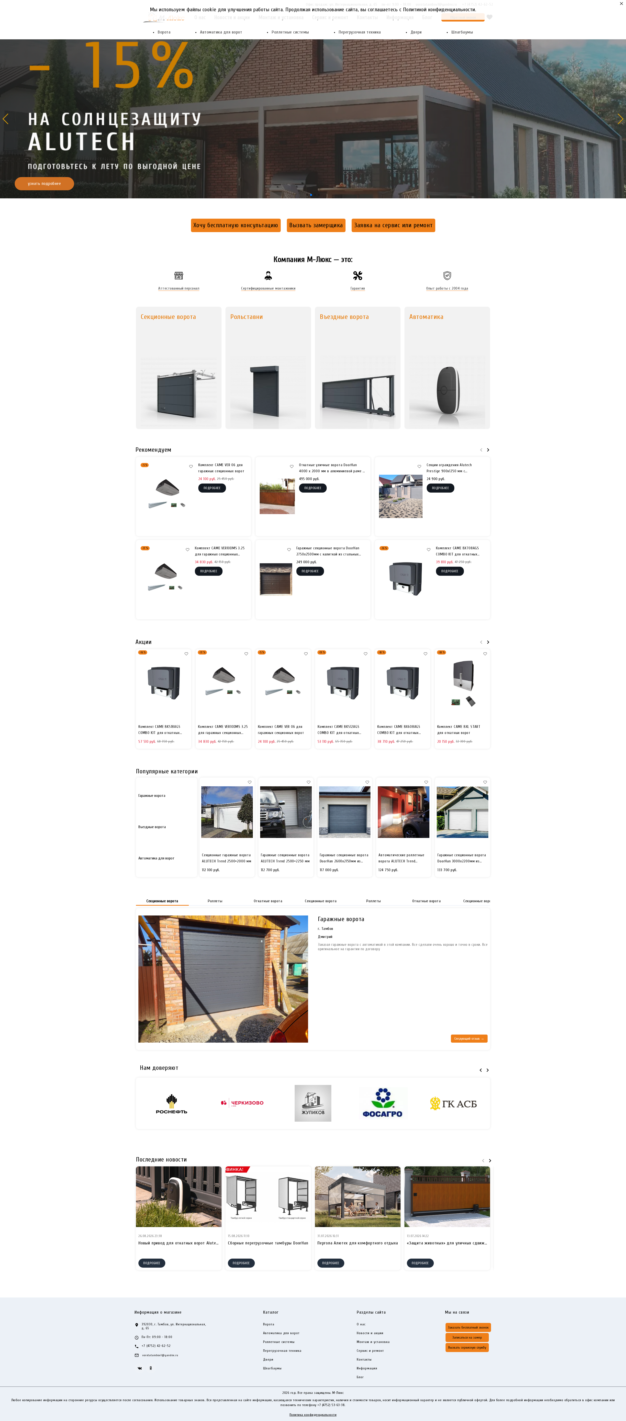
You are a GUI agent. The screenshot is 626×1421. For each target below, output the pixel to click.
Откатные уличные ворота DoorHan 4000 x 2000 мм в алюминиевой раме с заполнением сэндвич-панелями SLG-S (331, 468)
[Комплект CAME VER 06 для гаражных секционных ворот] (167, 496)
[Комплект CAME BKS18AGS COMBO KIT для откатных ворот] (163, 684)
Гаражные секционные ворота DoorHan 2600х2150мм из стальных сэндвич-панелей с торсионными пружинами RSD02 (344, 858)
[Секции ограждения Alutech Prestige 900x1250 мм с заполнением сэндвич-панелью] (400, 496)
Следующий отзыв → (469, 1039)
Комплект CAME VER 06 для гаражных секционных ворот (221, 468)
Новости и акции (370, 1333)
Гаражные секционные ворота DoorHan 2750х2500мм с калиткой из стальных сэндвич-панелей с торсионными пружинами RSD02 (327, 551)
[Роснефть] (172, 1103)
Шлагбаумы (462, 32)
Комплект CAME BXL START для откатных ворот (459, 730)
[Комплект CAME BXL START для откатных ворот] (462, 684)
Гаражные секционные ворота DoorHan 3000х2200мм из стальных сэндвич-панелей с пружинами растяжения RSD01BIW (461, 858)
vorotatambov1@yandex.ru (160, 1355)
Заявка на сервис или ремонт (393, 225)
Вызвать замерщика (316, 225)
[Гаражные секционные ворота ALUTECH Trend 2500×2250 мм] (285, 812)
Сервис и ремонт (370, 1351)
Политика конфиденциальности (313, 1415)
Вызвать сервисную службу (467, 1347)
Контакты (364, 1360)
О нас (361, 1324)
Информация (367, 1368)
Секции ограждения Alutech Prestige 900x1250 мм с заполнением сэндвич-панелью (452, 468)
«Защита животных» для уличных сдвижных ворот (455, 1243)
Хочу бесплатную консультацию (235, 225)
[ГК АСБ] (453, 1103)
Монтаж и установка (373, 1342)
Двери (416, 32)
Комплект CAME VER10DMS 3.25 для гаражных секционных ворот (220, 551)
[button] (307, 195)
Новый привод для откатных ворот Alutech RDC (183, 1243)
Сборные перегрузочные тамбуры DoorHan (268, 1243)
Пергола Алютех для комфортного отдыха (357, 1243)
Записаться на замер (467, 1337)
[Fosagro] (383, 1103)
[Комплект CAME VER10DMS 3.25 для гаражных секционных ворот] (165, 579)
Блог (360, 1377)
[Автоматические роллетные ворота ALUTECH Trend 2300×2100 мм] (403, 812)
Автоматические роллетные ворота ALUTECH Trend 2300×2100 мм (401, 858)
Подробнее (151, 1263)
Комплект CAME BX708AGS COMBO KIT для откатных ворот (457, 551)
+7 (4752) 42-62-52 (156, 1346)
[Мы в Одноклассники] (151, 1368)
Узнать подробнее (581, 150)
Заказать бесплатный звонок (468, 1327)
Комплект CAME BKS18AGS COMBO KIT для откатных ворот (159, 730)
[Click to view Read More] (179, 1196)
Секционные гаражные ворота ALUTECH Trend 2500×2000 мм (226, 858)
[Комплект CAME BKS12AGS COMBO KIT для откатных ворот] (342, 684)
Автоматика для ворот (221, 32)
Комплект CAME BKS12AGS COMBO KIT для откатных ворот (338, 730)
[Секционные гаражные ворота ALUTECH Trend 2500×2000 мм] (227, 812)
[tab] (166, 795)
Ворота (164, 32)
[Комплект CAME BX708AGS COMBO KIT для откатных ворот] (405, 579)
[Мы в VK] (139, 1368)
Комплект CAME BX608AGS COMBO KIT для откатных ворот (398, 730)
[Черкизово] (242, 1103)
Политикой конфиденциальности (439, 9)
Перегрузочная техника (360, 32)
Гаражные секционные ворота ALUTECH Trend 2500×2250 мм (285, 858)
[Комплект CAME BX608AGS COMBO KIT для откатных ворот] (402, 684)
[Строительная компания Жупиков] (313, 1103)
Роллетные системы (290, 32)
